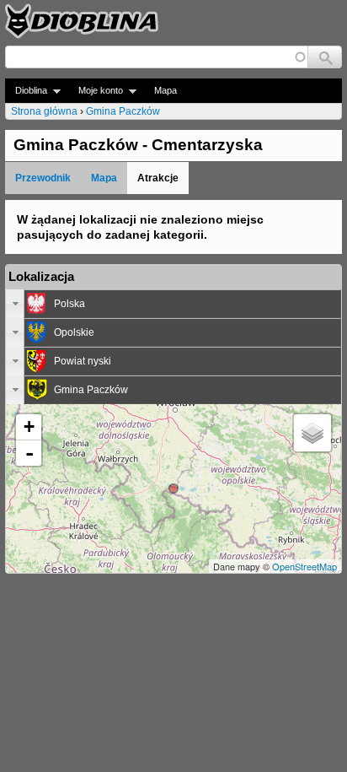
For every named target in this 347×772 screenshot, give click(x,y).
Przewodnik (43, 178)
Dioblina (26, 90)
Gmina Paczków (123, 111)
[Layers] (312, 432)
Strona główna (44, 111)
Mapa (165, 90)
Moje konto (95, 90)
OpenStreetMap (304, 566)
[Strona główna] (81, 21)
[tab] (173, 303)
